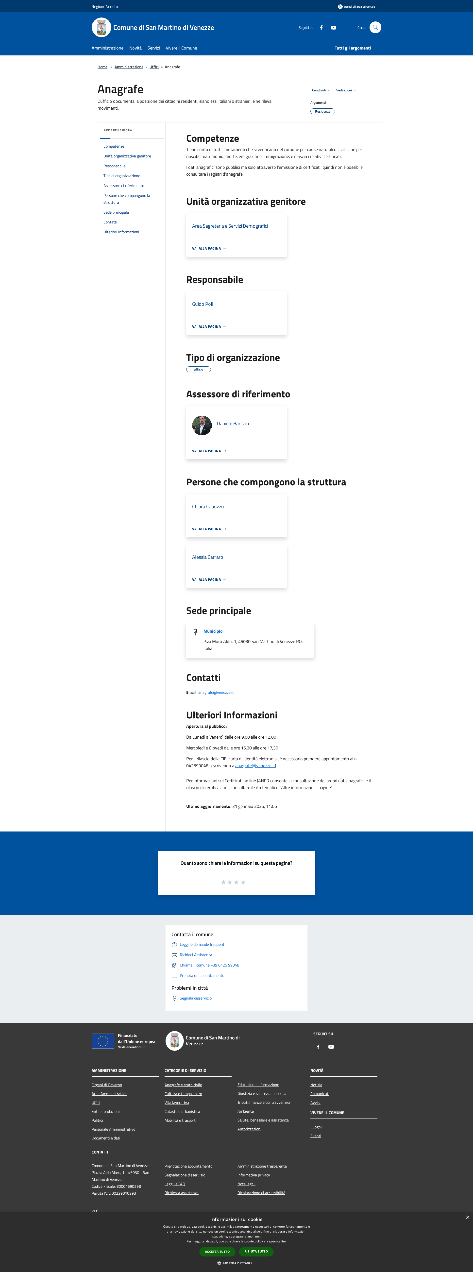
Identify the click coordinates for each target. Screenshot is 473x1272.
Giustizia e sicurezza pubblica (261, 1093)
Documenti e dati (106, 1138)
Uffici (154, 67)
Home (102, 67)
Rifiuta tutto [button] (256, 1251)
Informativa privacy (253, 1175)
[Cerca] (375, 27)
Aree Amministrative (109, 1094)
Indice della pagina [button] (117, 130)
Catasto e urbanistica (182, 1111)
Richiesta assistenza (182, 1193)
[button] (236, 1263)
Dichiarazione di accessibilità (261, 1193)
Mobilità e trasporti (181, 1120)
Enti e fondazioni (106, 1111)
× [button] (467, 1217)
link (283, 1241)
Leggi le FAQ (175, 1184)
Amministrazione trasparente (262, 1166)
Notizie (316, 1085)
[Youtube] (332, 27)
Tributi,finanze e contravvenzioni (264, 1102)
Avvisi (315, 1102)
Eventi (315, 1136)
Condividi (319, 90)
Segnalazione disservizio (185, 1175)
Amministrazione (129, 67)
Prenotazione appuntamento (188, 1166)
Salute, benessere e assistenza (263, 1120)
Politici (97, 1120)
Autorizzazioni (249, 1129)
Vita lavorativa (177, 1102)
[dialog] (236, 1242)
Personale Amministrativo (113, 1129)
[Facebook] (319, 27)
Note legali (246, 1184)
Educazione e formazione (258, 1084)
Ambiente (245, 1111)
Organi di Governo (107, 1085)
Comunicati (319, 1094)
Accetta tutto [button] (217, 1252)
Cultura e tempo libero (183, 1094)
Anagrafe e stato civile (183, 1085)
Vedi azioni (344, 90)
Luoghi (316, 1127)
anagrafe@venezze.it (216, 692)
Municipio (213, 631)
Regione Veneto (105, 6)
